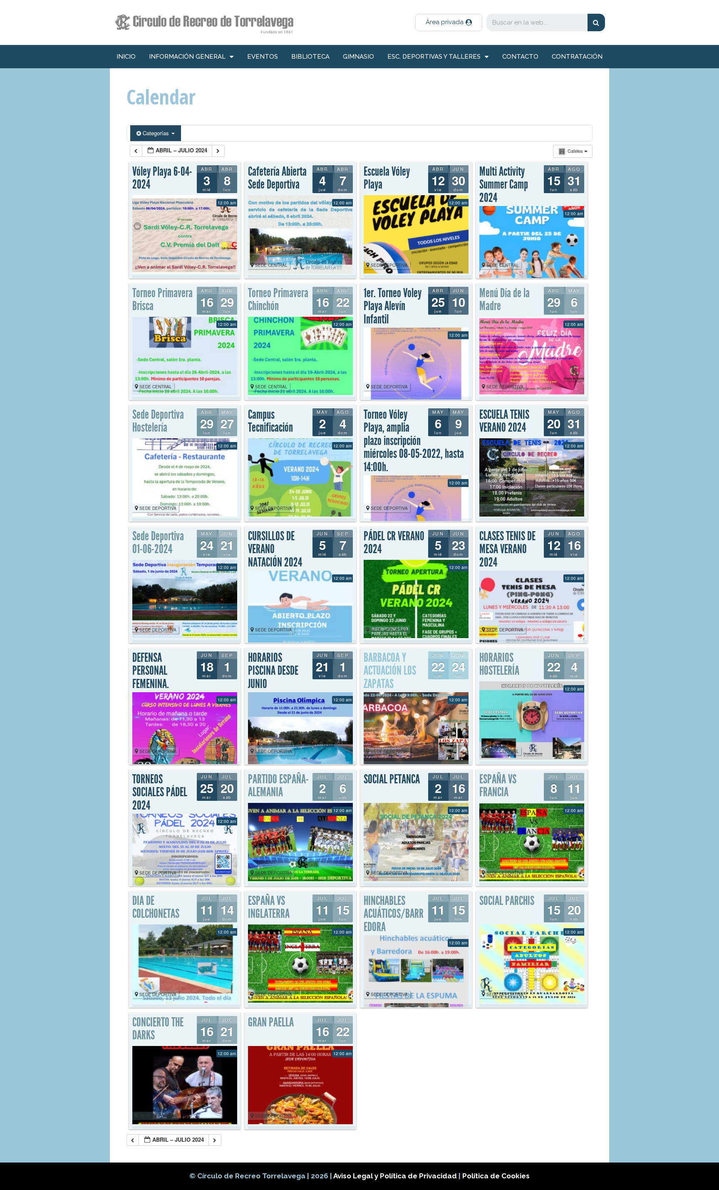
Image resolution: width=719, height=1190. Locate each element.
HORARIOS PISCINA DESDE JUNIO (273, 670)
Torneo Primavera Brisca (162, 300)
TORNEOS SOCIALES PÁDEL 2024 (159, 792)
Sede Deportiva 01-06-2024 (158, 543)
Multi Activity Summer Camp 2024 (503, 184)
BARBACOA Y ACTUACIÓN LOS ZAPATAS (390, 670)
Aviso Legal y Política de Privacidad (396, 1176)
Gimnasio (358, 56)
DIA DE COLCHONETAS (155, 907)
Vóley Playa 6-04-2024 (162, 178)
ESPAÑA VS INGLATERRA (269, 907)
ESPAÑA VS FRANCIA (497, 786)
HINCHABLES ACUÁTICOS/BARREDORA (394, 913)
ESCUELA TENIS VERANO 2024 (504, 421)
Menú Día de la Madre (504, 300)
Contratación (577, 56)
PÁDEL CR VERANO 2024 (394, 543)
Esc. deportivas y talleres (434, 56)
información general (187, 56)
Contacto (520, 56)
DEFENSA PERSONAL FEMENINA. (150, 670)
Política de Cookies (496, 1176)
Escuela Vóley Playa (387, 178)
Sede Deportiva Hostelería (158, 421)
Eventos (262, 56)
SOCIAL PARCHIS (506, 900)
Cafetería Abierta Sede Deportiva (277, 178)
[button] (448, 22)
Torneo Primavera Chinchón (278, 300)
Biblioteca (310, 56)
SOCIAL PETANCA (392, 779)
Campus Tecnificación (270, 421)
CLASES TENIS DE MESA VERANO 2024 (507, 549)
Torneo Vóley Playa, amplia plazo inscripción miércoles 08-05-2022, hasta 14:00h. (414, 441)
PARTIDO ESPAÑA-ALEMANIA (278, 786)
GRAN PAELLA (271, 1022)
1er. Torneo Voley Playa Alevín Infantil (392, 306)
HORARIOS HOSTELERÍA (499, 664)
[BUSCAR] (596, 22)
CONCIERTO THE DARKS (157, 1029)
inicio (126, 56)
